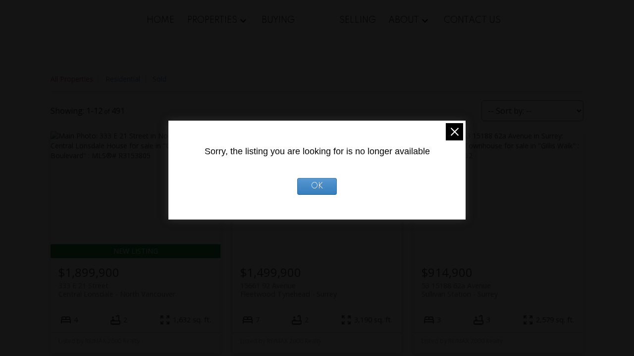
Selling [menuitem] (357, 20)
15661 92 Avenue (288, 290)
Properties (212, 20)
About (403, 20)
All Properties (72, 79)
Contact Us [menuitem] (472, 20)
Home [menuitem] (160, 20)
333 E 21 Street (116, 290)
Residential (123, 79)
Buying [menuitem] (278, 20)
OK (317, 186)
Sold (159, 79)
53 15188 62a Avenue (460, 290)
